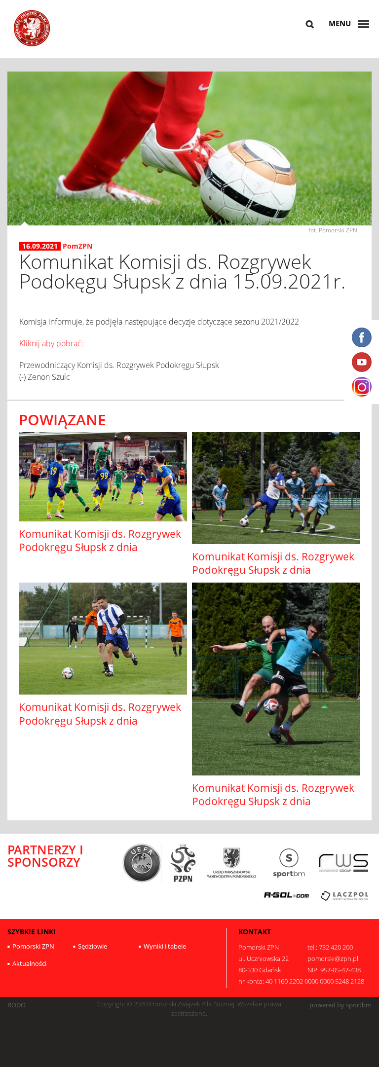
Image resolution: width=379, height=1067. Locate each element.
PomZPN (77, 246)
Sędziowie (92, 946)
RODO (16, 1005)
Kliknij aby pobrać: (51, 343)
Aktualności (29, 963)
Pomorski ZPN (33, 946)
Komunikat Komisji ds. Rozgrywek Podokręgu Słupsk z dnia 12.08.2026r (100, 720)
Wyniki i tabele (165, 946)
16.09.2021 (40, 246)
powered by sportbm (340, 1005)
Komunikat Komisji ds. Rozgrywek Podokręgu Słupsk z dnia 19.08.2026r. (273, 570)
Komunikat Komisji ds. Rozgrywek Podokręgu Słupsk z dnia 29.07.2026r (273, 801)
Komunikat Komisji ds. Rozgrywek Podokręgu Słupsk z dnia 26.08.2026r (100, 547)
